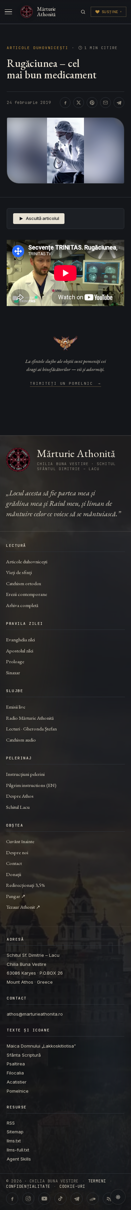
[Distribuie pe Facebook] (65, 102)
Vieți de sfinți (19, 572)
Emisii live (15, 707)
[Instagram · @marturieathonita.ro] (28, 1199)
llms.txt (14, 1140)
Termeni (97, 1181)
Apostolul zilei (19, 650)
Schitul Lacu (18, 807)
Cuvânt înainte (20, 841)
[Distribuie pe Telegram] (119, 102)
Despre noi (17, 852)
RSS (11, 1123)
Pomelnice (18, 1091)
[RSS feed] (109, 1199)
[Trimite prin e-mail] (105, 102)
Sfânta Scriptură (24, 1055)
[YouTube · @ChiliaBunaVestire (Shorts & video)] (44, 1199)
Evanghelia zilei (20, 639)
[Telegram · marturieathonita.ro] (77, 1199)
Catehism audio (21, 739)
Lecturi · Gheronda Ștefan (31, 728)
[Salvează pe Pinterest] (92, 102)
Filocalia (15, 1072)
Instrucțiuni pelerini (25, 774)
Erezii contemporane (26, 594)
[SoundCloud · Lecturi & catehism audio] (93, 1199)
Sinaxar (13, 672)
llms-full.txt (18, 1149)
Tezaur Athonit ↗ (23, 907)
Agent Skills (19, 1159)
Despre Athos (20, 796)
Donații (13, 874)
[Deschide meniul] (8, 12)
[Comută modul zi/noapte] (118, 1197)
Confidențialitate (28, 1186)
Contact (14, 863)
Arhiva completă (22, 605)
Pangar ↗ (16, 896)
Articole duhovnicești (38, 48)
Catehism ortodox (23, 583)
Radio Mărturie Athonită (30, 718)
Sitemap (15, 1131)
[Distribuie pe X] (78, 102)
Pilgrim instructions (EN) (31, 785)
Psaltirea (16, 1063)
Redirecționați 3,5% (25, 885)
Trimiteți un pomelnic (65, 384)
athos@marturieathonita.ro (35, 1014)
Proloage (15, 661)
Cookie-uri (72, 1186)
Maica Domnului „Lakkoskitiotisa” (41, 1046)
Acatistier (17, 1082)
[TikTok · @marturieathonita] (60, 1199)
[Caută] (83, 11)
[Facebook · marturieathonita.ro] (12, 1199)
